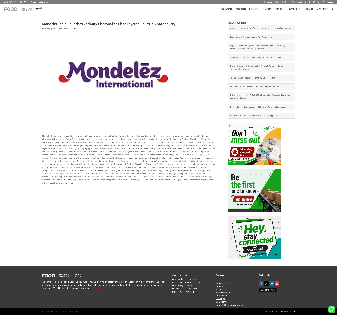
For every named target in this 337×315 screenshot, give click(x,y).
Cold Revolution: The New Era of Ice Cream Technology (254, 86)
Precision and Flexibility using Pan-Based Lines (251, 37)
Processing (241, 9)
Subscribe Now (282, 2)
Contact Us (221, 301)
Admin (48, 28)
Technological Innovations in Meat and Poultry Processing (256, 57)
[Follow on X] (266, 283)
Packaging (254, 9)
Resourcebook (299, 2)
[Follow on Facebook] (261, 283)
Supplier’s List (294, 9)
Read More (95, 288)
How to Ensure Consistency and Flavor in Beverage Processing (258, 107)
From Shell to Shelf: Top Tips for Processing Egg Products (256, 115)
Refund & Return (287, 311)
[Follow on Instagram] (277, 283)
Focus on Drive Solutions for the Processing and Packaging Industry (260, 28)
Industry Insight (223, 283)
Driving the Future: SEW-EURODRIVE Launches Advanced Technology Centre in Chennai (260, 96)
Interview (279, 9)
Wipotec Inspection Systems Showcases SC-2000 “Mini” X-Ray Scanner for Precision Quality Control (257, 47)
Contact (268, 2)
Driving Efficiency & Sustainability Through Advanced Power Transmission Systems (257, 67)
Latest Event (322, 9)
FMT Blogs (220, 298)
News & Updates (226, 9)
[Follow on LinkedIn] (272, 283)
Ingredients (267, 9)
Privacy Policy (271, 311)
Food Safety (309, 9)
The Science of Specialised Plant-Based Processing (252, 78)
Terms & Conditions (225, 305)
